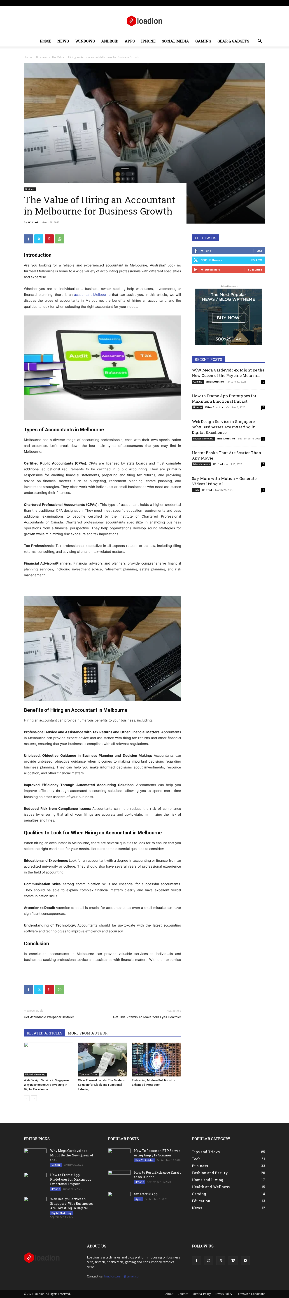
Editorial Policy (201, 1294)
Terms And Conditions (250, 1294)
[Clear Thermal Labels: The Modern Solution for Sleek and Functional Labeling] (102, 1059)
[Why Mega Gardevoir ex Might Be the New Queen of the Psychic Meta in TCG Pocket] (35, 1156)
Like (259, 250)
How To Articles (144, 1160)
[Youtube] (261, 3)
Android (109, 41)
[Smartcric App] (119, 1197)
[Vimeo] (254, 3)
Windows (85, 41)
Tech (196, 490)
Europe (93, 3)
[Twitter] (246, 3)
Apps (130, 41)
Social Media (175, 41)
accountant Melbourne (92, 294)
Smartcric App (146, 1194)
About (123, 3)
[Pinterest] (49, 238)
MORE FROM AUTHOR (87, 1033)
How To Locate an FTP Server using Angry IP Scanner (157, 1153)
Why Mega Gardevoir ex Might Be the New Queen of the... (71, 1155)
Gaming (203, 41)
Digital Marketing (35, 1074)
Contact (135, 3)
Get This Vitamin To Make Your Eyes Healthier (147, 1017)
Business (41, 57)
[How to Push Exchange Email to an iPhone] (119, 1177)
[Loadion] (144, 21)
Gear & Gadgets (233, 41)
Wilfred (33, 222)
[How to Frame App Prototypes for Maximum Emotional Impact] (35, 1180)
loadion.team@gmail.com (123, 1276)
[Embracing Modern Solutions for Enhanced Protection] (156, 1059)
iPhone (148, 41)
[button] (259, 41)
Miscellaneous (201, 464)
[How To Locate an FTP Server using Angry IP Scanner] (119, 1154)
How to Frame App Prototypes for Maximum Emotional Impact (224, 398)
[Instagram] (239, 3)
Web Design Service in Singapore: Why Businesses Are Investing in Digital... (71, 1203)
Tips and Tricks (88, 1074)
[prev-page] (27, 1098)
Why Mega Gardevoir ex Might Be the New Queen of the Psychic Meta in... (228, 372)
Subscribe (255, 269)
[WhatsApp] (59, 238)
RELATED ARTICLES (44, 1033)
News (63, 41)
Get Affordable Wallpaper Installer (49, 1017)
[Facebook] (231, 3)
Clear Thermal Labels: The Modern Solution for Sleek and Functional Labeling (101, 1085)
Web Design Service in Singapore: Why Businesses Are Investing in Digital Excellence (47, 1085)
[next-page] (34, 1098)
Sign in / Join (68, 3)
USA (81, 3)
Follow (256, 260)
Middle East (108, 3)
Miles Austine (214, 381)
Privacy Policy (223, 1294)
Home (45, 41)
